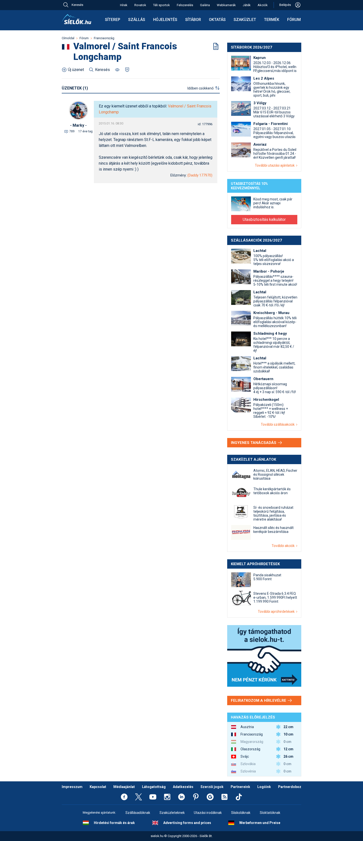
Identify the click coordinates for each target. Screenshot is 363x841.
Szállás (136, 19)
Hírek (123, 5)
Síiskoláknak (240, 813)
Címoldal (68, 38)
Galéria (205, 5)
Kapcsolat (98, 787)
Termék (271, 19)
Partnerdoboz (289, 787)
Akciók (263, 5)
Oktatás (217, 19)
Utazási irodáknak (208, 813)
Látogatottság (154, 787)
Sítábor (193, 19)
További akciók (284, 546)
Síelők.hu (76, 19)
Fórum (294, 19)
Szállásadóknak (137, 813)
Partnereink (240, 787)
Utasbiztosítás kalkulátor (264, 219)
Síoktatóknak (270, 813)
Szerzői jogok (212, 787)
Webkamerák (226, 5)
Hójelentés (165, 19)
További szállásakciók (278, 424)
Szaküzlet (245, 19)
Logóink (264, 787)
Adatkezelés (183, 787)
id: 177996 (205, 124)
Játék (247, 5)
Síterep (112, 19)
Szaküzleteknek (172, 813)
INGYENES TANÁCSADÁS (254, 442)
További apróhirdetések (277, 611)
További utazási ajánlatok (275, 165)
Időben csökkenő (200, 88)
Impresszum (72, 787)
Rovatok (140, 5)
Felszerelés (185, 5)
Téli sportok (161, 5)
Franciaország (104, 38)
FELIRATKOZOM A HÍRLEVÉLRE (259, 700)
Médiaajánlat (124, 787)
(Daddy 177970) (199, 175)
